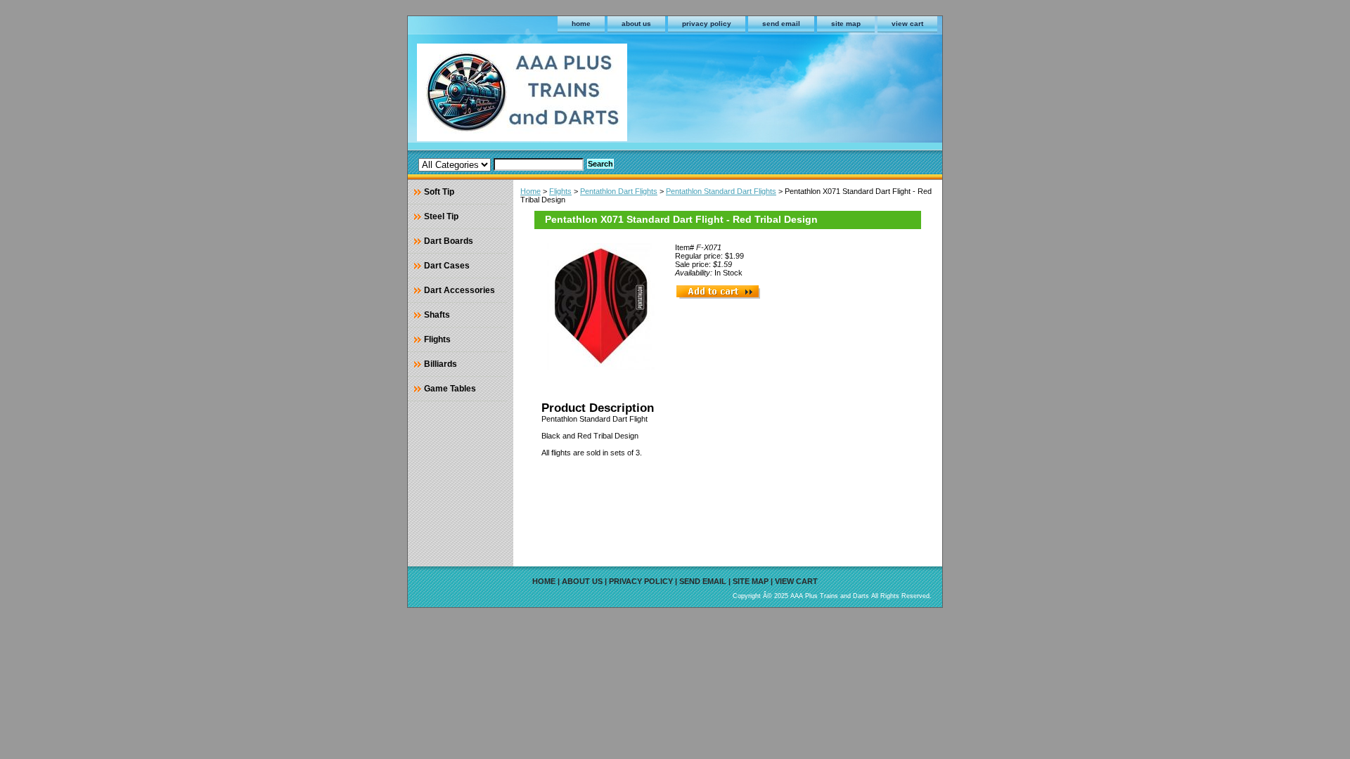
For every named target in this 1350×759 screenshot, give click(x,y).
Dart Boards (448, 241)
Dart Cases (447, 266)
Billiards (440, 364)
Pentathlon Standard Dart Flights (721, 191)
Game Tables (450, 389)
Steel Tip (441, 216)
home (581, 23)
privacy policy (706, 23)
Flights (560, 191)
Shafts (437, 315)
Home (530, 191)
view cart (907, 23)
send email (781, 23)
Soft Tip (439, 192)
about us (636, 23)
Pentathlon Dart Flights (618, 191)
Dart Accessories (459, 290)
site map (846, 23)
